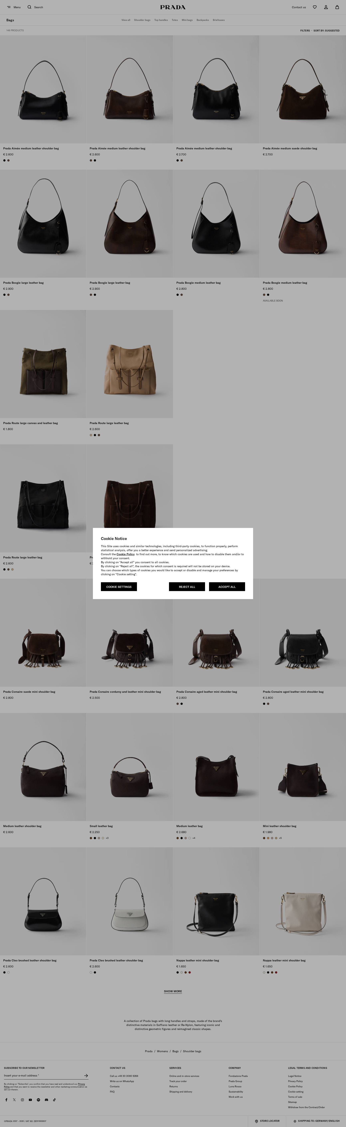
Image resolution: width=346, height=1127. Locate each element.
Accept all (227, 587)
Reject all (187, 587)
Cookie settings (119, 587)
